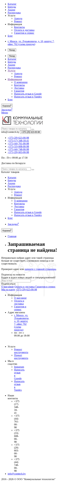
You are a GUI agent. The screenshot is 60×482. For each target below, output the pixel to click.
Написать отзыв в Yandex (28, 96)
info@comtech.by (17, 473)
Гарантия (19, 91)
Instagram (19, 366)
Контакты (19, 27)
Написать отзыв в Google (28, 93)
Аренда (18, 18)
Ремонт (18, 21)
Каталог (12, 4)
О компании (21, 82)
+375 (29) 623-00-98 (26, 289)
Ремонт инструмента (21, 351)
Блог (10, 35)
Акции (11, 9)
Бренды (12, 6)
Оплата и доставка (24, 30)
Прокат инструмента (21, 356)
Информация (15, 79)
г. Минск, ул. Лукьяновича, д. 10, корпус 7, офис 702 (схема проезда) (31, 43)
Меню (4, 112)
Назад (12, 50)
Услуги (11, 70)
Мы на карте (8, 289)
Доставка (19, 88)
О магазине (7, 286)
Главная (12, 236)
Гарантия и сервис (24, 33)
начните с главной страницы (40, 269)
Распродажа (14, 12)
